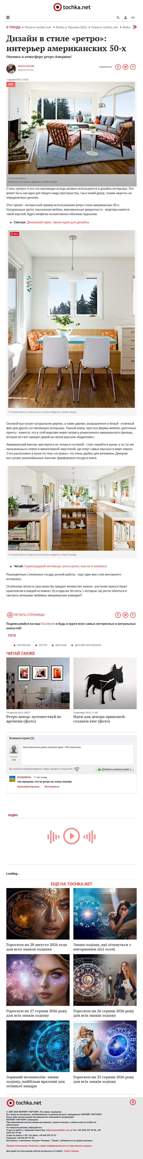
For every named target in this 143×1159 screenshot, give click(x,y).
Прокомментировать (28, 786)
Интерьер (24, 645)
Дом (10, 84)
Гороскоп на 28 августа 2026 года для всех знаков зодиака (36, 947)
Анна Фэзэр (26, 66)
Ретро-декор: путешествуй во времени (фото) (33, 719)
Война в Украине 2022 (71, 27)
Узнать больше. (71, 1151)
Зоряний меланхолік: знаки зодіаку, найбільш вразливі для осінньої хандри (35, 1081)
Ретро (43, 645)
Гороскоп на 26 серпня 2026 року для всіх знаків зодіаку (103, 1013)
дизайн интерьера (88, 645)
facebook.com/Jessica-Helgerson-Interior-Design (32, 182)
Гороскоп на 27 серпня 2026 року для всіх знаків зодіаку (36, 1013)
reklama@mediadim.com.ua (59, 1130)
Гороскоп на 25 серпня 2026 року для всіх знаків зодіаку (103, 1079)
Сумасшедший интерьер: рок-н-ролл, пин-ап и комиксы (65, 566)
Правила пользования (16, 1146)
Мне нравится (52, 786)
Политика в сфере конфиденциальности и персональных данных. (60, 1146)
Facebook (48, 623)
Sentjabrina (24, 777)
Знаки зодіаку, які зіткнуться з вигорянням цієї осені (102, 947)
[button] (125, 18)
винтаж (61, 645)
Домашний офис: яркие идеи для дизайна (58, 222)
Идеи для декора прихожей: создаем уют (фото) (99, 719)
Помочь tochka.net (38, 27)
